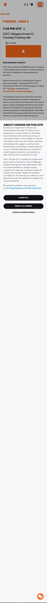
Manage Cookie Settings (24, 212)
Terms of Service (33, 188)
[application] (40, 596)
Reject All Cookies (23, 206)
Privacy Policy (14, 188)
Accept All (23, 198)
